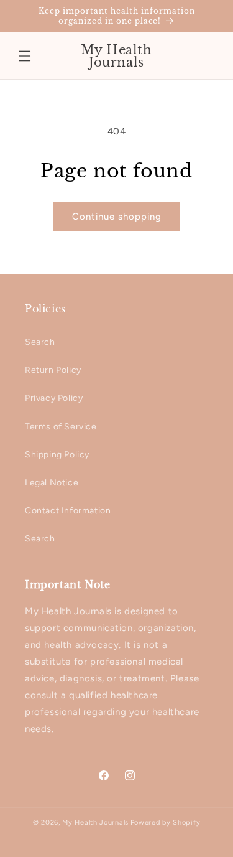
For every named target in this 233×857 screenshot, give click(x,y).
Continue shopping (117, 216)
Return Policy (53, 370)
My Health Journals (95, 822)
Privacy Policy (54, 398)
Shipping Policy (57, 454)
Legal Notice (51, 482)
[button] (25, 56)
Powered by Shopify (165, 822)
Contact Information (68, 510)
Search (40, 342)
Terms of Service (61, 426)
